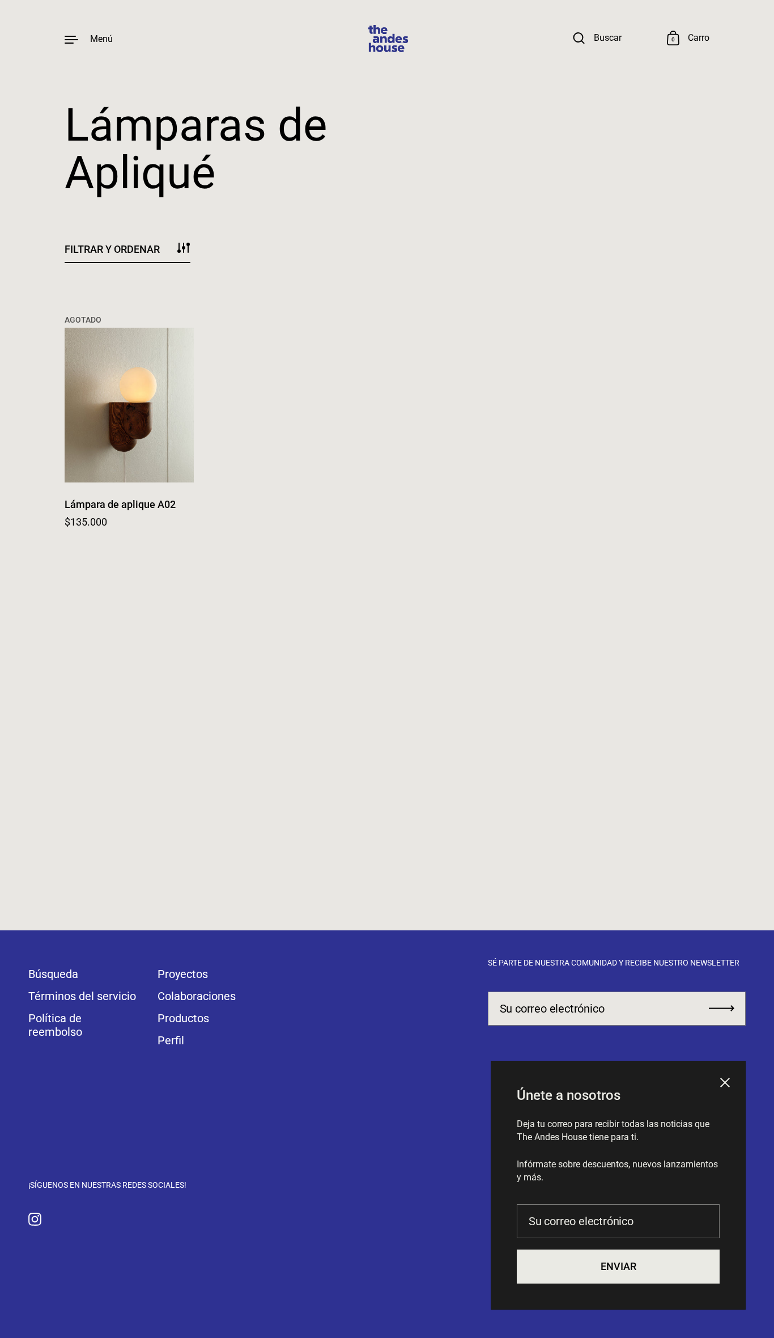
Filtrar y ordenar (112, 249)
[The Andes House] (386, 38)
